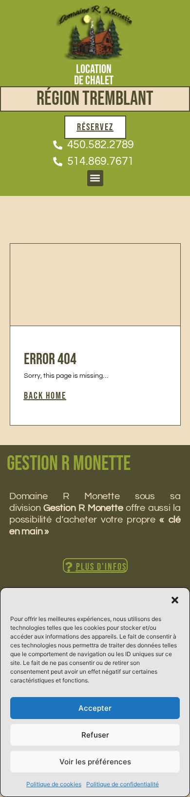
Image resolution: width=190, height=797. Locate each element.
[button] (175, 600)
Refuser (95, 734)
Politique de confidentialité (122, 784)
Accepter (95, 708)
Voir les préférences (95, 761)
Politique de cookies (53, 784)
